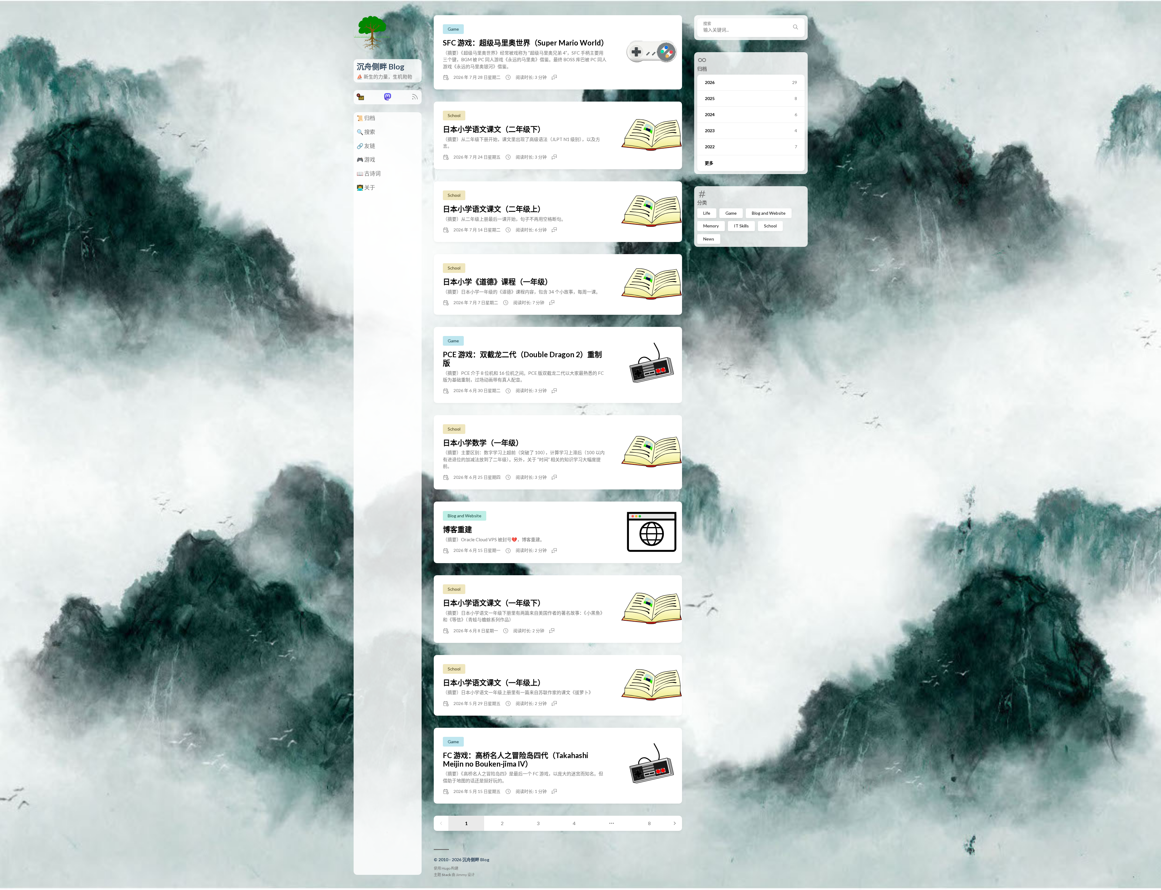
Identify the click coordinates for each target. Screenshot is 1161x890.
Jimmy (461, 874)
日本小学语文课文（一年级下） (494, 602)
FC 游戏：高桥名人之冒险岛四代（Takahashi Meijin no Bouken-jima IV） (515, 759)
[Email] (360, 98)
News (708, 238)
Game (731, 213)
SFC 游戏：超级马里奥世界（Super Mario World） (525, 42)
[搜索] (795, 27)
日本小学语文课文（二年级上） (494, 208)
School (770, 225)
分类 (702, 202)
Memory (711, 225)
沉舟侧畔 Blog (380, 66)
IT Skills (741, 225)
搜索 (707, 23)
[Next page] (674, 823)
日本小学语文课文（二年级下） (494, 129)
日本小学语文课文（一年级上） (494, 682)
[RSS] (415, 98)
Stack (446, 874)
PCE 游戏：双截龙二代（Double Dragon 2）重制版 (522, 358)
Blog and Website (769, 213)
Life (706, 213)
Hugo (446, 868)
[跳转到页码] (611, 823)
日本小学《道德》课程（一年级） (497, 281)
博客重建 (457, 529)
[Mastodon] (387, 98)
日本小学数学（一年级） (483, 442)
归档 (702, 69)
